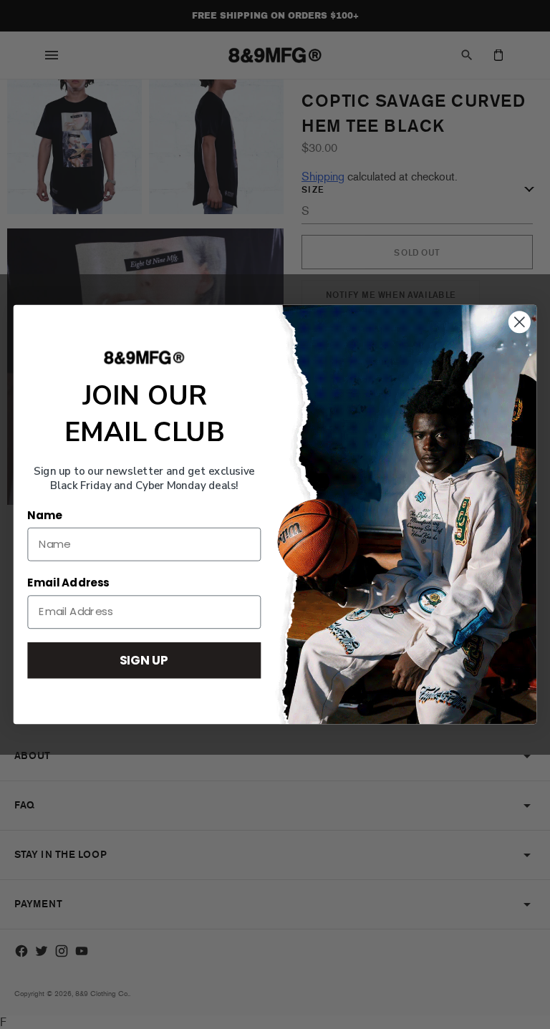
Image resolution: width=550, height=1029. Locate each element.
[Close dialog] (519, 322)
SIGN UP (144, 660)
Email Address (68, 583)
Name (44, 515)
